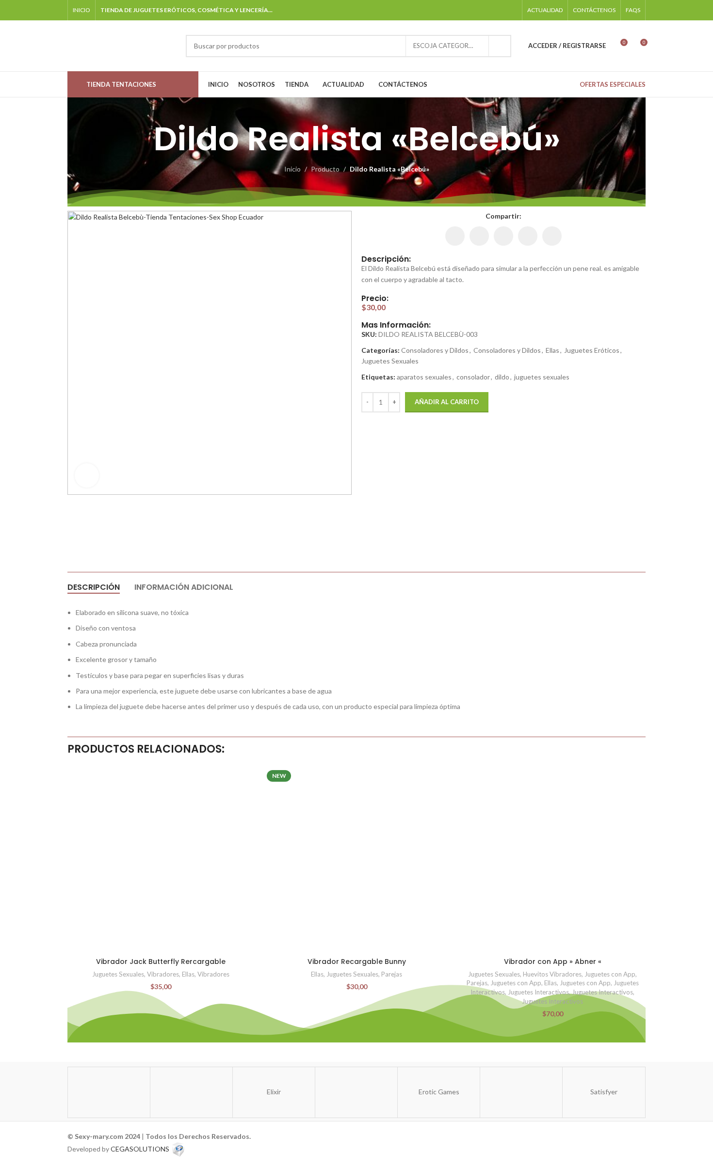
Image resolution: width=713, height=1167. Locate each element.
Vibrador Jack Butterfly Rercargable (161, 961)
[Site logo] (121, 45)
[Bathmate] (191, 1092)
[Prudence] (109, 1092)
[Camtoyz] (356, 1092)
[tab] (93, 587)
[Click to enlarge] (87, 475)
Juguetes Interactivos (538, 992)
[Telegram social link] (511, 10)
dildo (502, 377)
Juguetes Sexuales (390, 361)
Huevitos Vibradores (552, 974)
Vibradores (163, 974)
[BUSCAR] (500, 46)
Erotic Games (439, 1092)
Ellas (552, 350)
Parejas (391, 974)
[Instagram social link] (474, 10)
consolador (473, 377)
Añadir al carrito (447, 402)
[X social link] (479, 236)
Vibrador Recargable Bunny (357, 961)
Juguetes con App (609, 974)
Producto (325, 169)
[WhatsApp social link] (486, 10)
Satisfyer (603, 1092)
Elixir (274, 1092)
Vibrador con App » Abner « (552, 961)
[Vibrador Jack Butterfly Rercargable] (160, 860)
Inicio (292, 169)
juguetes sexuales (541, 377)
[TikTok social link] (498, 10)
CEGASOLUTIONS (140, 1149)
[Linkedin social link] (503, 236)
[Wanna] (521, 1092)
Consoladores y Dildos (435, 350)
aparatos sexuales (424, 377)
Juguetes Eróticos (591, 350)
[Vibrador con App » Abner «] (552, 860)
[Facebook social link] (461, 10)
